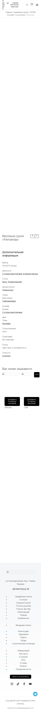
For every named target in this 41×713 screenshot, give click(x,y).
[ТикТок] (18, 684)
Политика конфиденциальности (20, 708)
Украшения (23, 634)
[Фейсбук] (24, 684)
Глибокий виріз (9, 301)
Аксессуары (23, 631)
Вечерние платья (23, 625)
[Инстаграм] (12, 684)
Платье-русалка (23, 606)
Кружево (6, 323)
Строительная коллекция (23, 643)
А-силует (6, 356)
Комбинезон (23, 618)
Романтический (15, 282)
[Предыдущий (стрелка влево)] (4, 392)
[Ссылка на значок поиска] (27, 5)
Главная (8, 12)
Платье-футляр (23, 609)
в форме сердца (30, 274)
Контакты (23, 654)
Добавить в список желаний (12, 401)
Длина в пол (7, 290)
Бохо (4, 282)
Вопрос (23, 666)
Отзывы (23, 663)
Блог (23, 660)
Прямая (23, 615)
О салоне (23, 657)
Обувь (23, 640)
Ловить (23, 637)
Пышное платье (23, 603)
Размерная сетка (23, 669)
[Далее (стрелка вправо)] (37, 392)
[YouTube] (30, 684)
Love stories (20, 15)
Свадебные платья (21, 12)
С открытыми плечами (12, 274)
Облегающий (23, 612)
